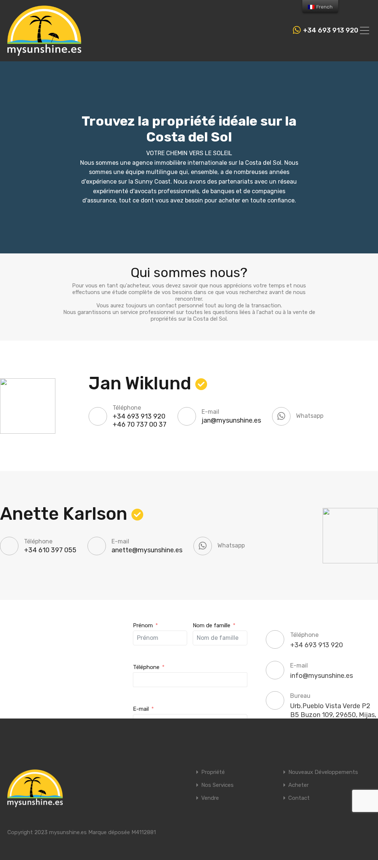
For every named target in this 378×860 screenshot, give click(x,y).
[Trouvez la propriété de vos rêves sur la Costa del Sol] (44, 52)
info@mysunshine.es (321, 676)
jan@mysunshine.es (231, 420)
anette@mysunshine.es (146, 550)
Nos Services (217, 785)
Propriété (213, 772)
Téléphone (146, 667)
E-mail (141, 709)
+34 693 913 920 (330, 30)
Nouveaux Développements (323, 772)
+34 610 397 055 (50, 550)
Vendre (210, 798)
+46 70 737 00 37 (139, 424)
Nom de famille (211, 625)
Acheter (298, 785)
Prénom (143, 625)
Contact (299, 798)
